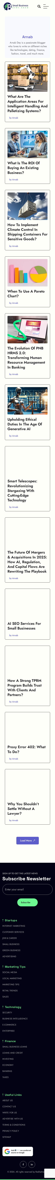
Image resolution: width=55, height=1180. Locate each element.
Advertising (9, 956)
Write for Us (9, 1112)
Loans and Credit (12, 1052)
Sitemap (6, 1137)
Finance (10, 1041)
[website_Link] (23, 1164)
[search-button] (39, 6)
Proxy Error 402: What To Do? (26, 749)
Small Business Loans (14, 1046)
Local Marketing (12, 978)
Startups (11, 920)
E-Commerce (9, 1024)
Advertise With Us (12, 1118)
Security (7, 1012)
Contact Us (9, 1106)
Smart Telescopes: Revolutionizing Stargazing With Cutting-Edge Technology (22, 490)
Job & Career (9, 938)
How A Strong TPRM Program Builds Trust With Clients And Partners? (24, 688)
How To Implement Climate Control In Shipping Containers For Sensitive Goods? (27, 232)
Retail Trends (10, 990)
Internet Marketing (13, 925)
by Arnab (13, 117)
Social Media (9, 972)
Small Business (10, 944)
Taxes (5, 1077)
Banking (7, 1071)
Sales (5, 996)
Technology (13, 1007)
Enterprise (8, 1030)
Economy (7, 1065)
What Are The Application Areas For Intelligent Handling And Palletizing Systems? (27, 103)
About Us (7, 1100)
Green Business (11, 950)
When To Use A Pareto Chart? (26, 294)
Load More (26, 840)
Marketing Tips (15, 966)
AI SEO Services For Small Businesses (24, 626)
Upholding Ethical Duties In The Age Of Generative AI (24, 424)
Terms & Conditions (13, 1124)
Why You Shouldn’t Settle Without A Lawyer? (23, 808)
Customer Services (13, 932)
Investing (8, 1058)
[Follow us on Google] (17, 1151)
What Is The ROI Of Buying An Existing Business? (23, 167)
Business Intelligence (15, 1018)
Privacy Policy (10, 1130)
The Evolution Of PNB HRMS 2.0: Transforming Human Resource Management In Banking (26, 357)
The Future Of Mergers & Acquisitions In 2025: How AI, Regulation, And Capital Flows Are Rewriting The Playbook (27, 562)
